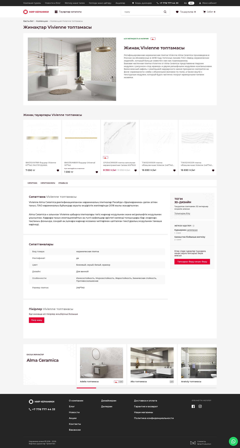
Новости (74, 412)
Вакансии (75, 430)
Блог (72, 406)
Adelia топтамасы (89, 381)
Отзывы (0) (63, 183)
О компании (76, 401)
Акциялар (120, 3)
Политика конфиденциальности (154, 418)
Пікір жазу (36, 320)
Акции (73, 418)
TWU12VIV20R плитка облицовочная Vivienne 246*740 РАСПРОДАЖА (196, 163)
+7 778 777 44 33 (169, 3)
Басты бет (28, 21)
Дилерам (106, 406)
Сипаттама (32, 183)
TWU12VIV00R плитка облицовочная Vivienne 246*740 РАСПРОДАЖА (157, 163)
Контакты (75, 424)
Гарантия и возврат (146, 406)
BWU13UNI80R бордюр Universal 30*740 (79, 163)
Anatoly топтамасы (191, 381)
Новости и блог (53, 3)
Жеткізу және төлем (75, 3)
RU (185, 3)
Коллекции (42, 21)
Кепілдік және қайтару (100, 3)
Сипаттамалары (48, 183)
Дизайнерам (108, 401)
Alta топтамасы (139, 381)
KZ (191, 3)
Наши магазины (143, 412)
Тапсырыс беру (192, 261)
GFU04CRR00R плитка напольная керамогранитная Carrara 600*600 (119, 163)
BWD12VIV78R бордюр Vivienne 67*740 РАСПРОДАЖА (41, 163)
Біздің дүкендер (143, 3)
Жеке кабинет (209, 3)
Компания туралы (32, 3)
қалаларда (192, 230)
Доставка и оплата (145, 401)
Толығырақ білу (182, 213)
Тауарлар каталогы (70, 12)
